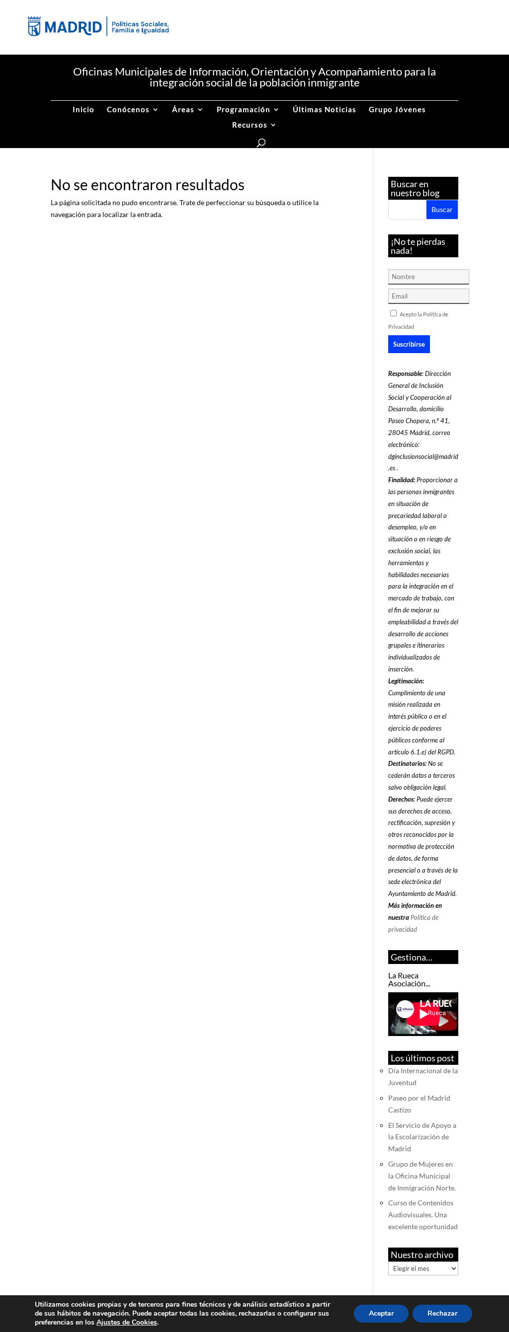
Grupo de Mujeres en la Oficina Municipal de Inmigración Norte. (422, 1176)
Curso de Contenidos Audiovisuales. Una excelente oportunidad (423, 1214)
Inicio (83, 110)
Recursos (249, 125)
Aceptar (381, 1313)
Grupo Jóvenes (397, 110)
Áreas (183, 110)
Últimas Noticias (324, 110)
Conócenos (128, 110)
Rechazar (442, 1313)
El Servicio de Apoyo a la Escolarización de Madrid (422, 1137)
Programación (243, 110)
